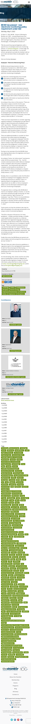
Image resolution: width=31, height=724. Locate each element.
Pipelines (17, 486)
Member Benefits (7, 473)
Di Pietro (19, 459)
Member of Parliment (8, 514)
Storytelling (20, 609)
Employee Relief (19, 536)
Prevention (15, 604)
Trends (4, 593)
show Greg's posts (15, 351)
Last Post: (4, 322)
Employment (12, 294)
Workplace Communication (9, 532)
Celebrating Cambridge (8, 543)
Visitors (10, 589)
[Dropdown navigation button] (29, 2)
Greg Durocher (6, 464)
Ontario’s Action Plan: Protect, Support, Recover (15, 625)
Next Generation (17, 493)
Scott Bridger (16, 464)
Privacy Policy (12, 715)
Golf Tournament (21, 566)
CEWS (11, 536)
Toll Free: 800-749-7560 (16, 705)
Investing (23, 507)
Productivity (11, 593)
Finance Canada (6, 509)
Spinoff (4, 591)
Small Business (20, 287)
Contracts (14, 600)
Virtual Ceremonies (16, 602)
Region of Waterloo (7, 452)
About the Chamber (15, 677)
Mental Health (6, 518)
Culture (14, 552)
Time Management (7, 616)
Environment (5, 486)
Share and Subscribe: (7, 279)
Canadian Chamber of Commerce (11, 491)
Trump (4, 498)
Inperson (4, 566)
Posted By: (4, 269)
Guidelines (17, 561)
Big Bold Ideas (6, 477)
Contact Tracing (15, 614)
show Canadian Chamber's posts (15, 377)
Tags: (3, 285)
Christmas (20, 482)
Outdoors (14, 582)
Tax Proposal (5, 511)
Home (15, 674)
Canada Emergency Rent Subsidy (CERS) (13, 620)
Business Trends (22, 568)
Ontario (15, 466)
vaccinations (14, 586)
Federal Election (6, 557)
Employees (22, 292)
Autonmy (22, 557)
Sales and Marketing (20, 634)
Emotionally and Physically (9, 534)
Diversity (19, 555)
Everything (5, 448)
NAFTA (17, 500)
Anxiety (4, 657)
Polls (18, 498)
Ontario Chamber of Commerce (11, 462)
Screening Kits (12, 591)
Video (3, 611)
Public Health (5, 602)
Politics (13, 287)
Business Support (14, 548)
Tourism (20, 591)
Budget (4, 623)
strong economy (18, 648)
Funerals (4, 654)
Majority (12, 482)
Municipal (4, 480)
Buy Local (4, 548)
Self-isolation (15, 518)
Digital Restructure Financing (10, 636)
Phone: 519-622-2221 (16, 700)
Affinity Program (18, 473)
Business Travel (19, 575)
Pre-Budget (17, 616)
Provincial (12, 480)
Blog (3, 466)
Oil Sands (20, 484)
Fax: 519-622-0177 (16, 703)
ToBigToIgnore (21, 543)
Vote (6, 482)
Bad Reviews (5, 577)
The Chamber (18, 452)
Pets (26, 534)
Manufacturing (14, 448)
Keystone (25, 486)
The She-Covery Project (13, 611)
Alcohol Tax (5, 629)
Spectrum (10, 450)
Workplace (6, 289)
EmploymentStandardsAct (10, 292)
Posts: (3, 320)
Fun (22, 564)
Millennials (15, 496)
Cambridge (6, 287)
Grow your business (7, 634)
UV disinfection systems (8, 659)
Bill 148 (21, 505)
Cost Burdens (5, 507)
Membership (15, 680)
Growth (11, 502)
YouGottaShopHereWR (15, 550)
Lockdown (4, 536)
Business (12, 568)
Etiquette (16, 564)
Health (15, 607)
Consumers (20, 577)
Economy (4, 502)
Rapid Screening (6, 607)
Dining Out (18, 580)
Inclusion (11, 555)
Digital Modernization (8, 643)
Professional (5, 559)
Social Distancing (6, 521)
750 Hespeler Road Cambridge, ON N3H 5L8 (16, 698)
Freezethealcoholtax (16, 629)
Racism (26, 555)
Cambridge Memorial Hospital (10, 468)
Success (12, 459)
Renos (26, 573)
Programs (15, 686)
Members (11, 566)
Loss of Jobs (15, 507)
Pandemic (11, 657)
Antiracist (4, 555)
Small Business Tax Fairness (9, 516)
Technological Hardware (8, 641)
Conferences (23, 586)
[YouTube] (18, 720)
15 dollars (15, 505)
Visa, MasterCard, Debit (20, 475)
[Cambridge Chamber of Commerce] (9, 1)
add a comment (7, 276)
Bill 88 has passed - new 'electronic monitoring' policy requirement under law (14, 27)
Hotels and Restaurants (22, 627)
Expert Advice (5, 582)
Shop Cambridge (6, 650)
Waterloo (23, 548)
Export (17, 502)
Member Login (16, 707)
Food (23, 464)
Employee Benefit (7, 539)
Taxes (27, 450)
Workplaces (20, 294)
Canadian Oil (5, 489)
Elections (20, 477)
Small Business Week (8, 545)
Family (26, 652)
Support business (7, 648)
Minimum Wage (6, 505)
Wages (19, 559)
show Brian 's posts (15, 324)
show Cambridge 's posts (16, 394)
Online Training (6, 525)
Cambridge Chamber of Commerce (11, 457)
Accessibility (19, 715)
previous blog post (13, 48)
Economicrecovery (7, 584)
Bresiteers (5, 500)
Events (4, 450)
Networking (5, 459)
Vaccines (21, 584)
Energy (22, 496)
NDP (18, 480)
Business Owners (17, 525)
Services (15, 557)
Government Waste (18, 455)
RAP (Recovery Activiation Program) (12, 645)
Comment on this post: (7, 274)
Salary (13, 559)
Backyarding (19, 573)
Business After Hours (8, 471)
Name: (3, 318)
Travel (18, 632)
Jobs (10, 561)
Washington (11, 498)
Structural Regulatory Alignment (11, 638)
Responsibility (6, 552)
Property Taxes (6, 455)
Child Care (25, 611)
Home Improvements (8, 573)
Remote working (14, 289)
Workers (4, 561)
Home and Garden (7, 570)
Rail (12, 486)
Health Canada (6, 604)
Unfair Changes (20, 514)
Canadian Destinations (8, 632)
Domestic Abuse (17, 652)
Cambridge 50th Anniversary (10, 541)
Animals (21, 534)
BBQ (15, 584)
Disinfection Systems (8, 661)
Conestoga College (15, 523)
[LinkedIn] (15, 720)
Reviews (13, 577)
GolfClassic (5, 568)
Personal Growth (6, 527)
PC (2, 482)
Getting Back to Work (22, 657)
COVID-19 (22, 516)
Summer (4, 575)
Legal (20, 600)
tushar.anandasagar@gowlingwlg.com (13, 264)
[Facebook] (21, 720)
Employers (13, 598)
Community (5, 586)
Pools (21, 570)
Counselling (20, 654)
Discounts (18, 471)
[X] (12, 720)
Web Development (7, 475)
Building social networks (8, 609)
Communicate (17, 527)
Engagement (20, 593)
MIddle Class (14, 511)
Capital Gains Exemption (20, 509)
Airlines (11, 575)
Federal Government (7, 627)
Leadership (12, 484)
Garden (16, 570)
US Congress (24, 498)
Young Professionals (7, 530)
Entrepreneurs (23, 607)
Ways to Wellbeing (18, 521)
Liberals (23, 480)
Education (4, 523)
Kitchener (4, 550)
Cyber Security (6, 496)
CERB (24, 559)
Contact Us (15, 694)
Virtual (4, 589)
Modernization (6, 618)
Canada (8, 466)
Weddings (11, 654)
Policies (5, 294)
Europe (23, 500)
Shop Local (16, 650)
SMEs (25, 602)
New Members (19, 450)
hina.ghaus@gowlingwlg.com (13, 265)
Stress (21, 532)
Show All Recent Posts (7, 400)
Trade (11, 500)
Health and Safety (7, 564)
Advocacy (15, 691)
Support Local (19, 545)
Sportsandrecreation (20, 589)
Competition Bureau (7, 580)
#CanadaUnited (6, 652)
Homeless (4, 484)
